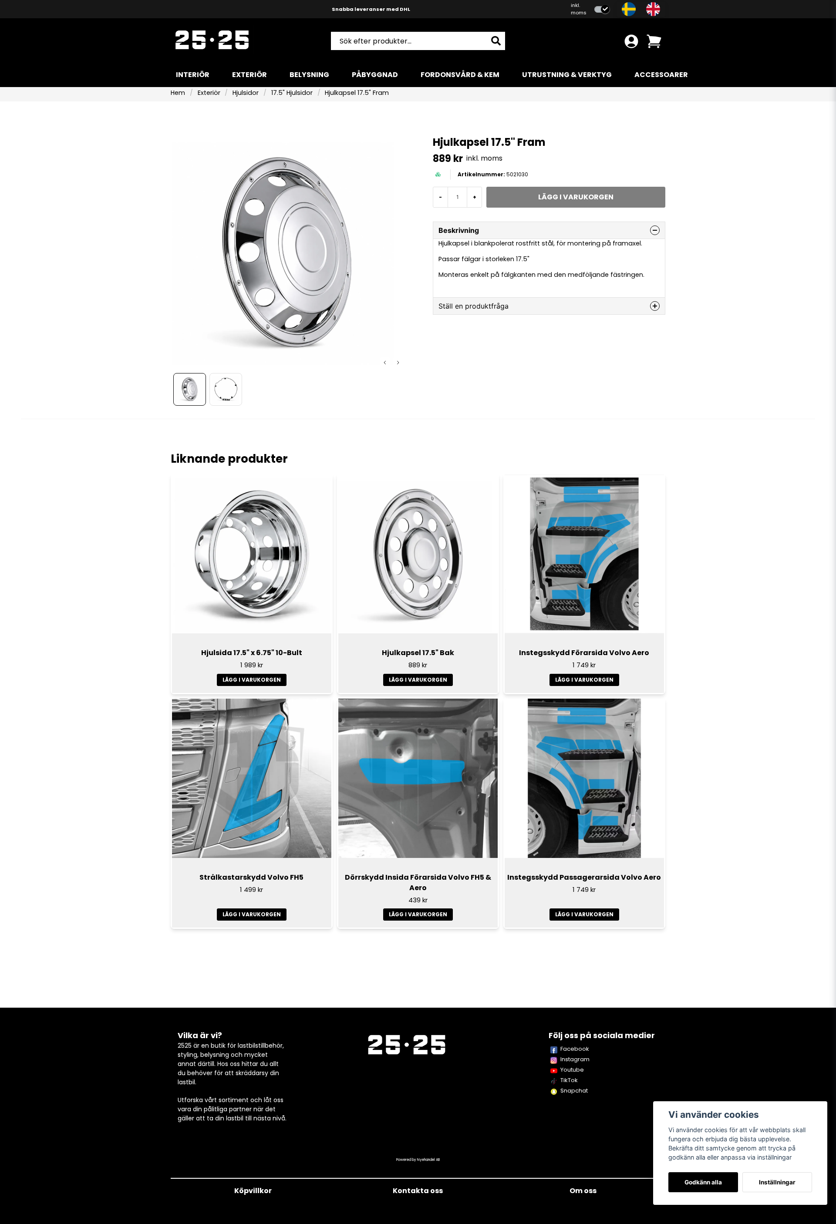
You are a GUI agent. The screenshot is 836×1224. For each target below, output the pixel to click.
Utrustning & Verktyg (567, 75)
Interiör (192, 75)
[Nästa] (398, 362)
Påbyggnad (375, 75)
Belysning (309, 75)
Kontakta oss (418, 1191)
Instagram (575, 1059)
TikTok (569, 1080)
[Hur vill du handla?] (602, 9)
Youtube (572, 1070)
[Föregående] (385, 362)
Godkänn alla (703, 1182)
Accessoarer (661, 75)
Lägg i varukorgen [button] (251, 914)
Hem (178, 92)
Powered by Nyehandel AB (418, 1159)
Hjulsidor (246, 92)
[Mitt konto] (631, 41)
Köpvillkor (253, 1191)
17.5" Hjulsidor (292, 92)
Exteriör (249, 75)
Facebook (574, 1049)
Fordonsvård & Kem (460, 75)
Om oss (583, 1191)
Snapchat (574, 1090)
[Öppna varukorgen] (654, 41)
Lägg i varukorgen (251, 679)
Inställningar (777, 1182)
